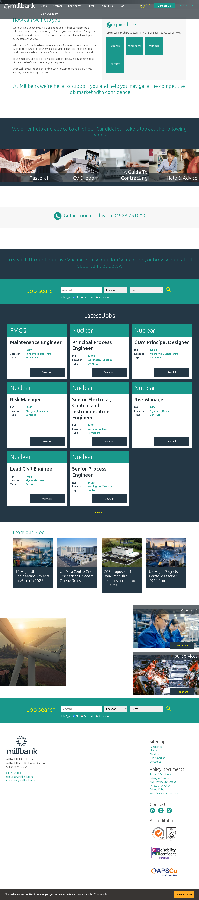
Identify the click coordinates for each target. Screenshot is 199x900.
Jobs (44, 6)
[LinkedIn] (161, 810)
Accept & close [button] (184, 894)
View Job (47, 372)
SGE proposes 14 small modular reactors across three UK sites (121, 578)
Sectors (57, 6)
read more (182, 645)
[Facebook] (152, 810)
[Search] (142, 6)
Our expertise (157, 758)
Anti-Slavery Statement (163, 781)
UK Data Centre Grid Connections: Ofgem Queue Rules (76, 576)
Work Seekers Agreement (164, 793)
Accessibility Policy (160, 785)
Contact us (155, 761)
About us (154, 754)
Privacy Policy (157, 789)
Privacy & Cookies (159, 778)
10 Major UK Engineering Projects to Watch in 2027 (32, 576)
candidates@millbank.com (20, 780)
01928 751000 (185, 5)
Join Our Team (49, 13)
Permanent (104, 297)
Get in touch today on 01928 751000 (103, 215)
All (77, 297)
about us (189, 609)
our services (185, 655)
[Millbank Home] (19, 6)
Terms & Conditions (160, 774)
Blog (121, 6)
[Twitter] (169, 810)
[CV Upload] (148, 6)
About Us (107, 6)
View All (99, 512)
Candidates (74, 6)
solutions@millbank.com (19, 776)
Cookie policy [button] (101, 894)
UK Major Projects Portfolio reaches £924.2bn (163, 576)
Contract (88, 297)
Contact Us (164, 5)
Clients (92, 6)
